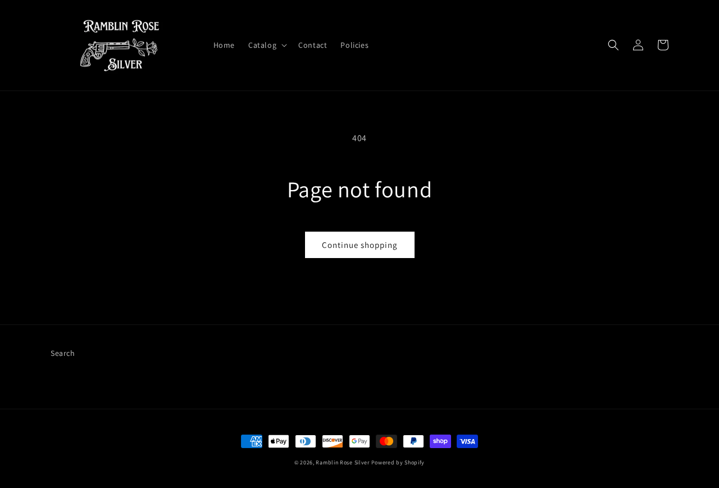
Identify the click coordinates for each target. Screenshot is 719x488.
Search (63, 353)
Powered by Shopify (398, 462)
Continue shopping (360, 245)
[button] (267, 45)
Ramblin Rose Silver (342, 462)
